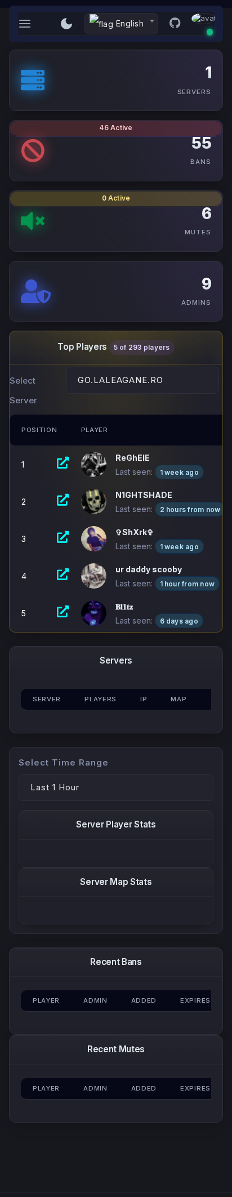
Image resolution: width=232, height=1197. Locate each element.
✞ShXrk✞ (134, 532)
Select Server (23, 390)
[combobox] (121, 23)
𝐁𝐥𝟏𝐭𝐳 (124, 606)
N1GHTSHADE (143, 495)
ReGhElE (132, 457)
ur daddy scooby (148, 569)
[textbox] (121, 24)
